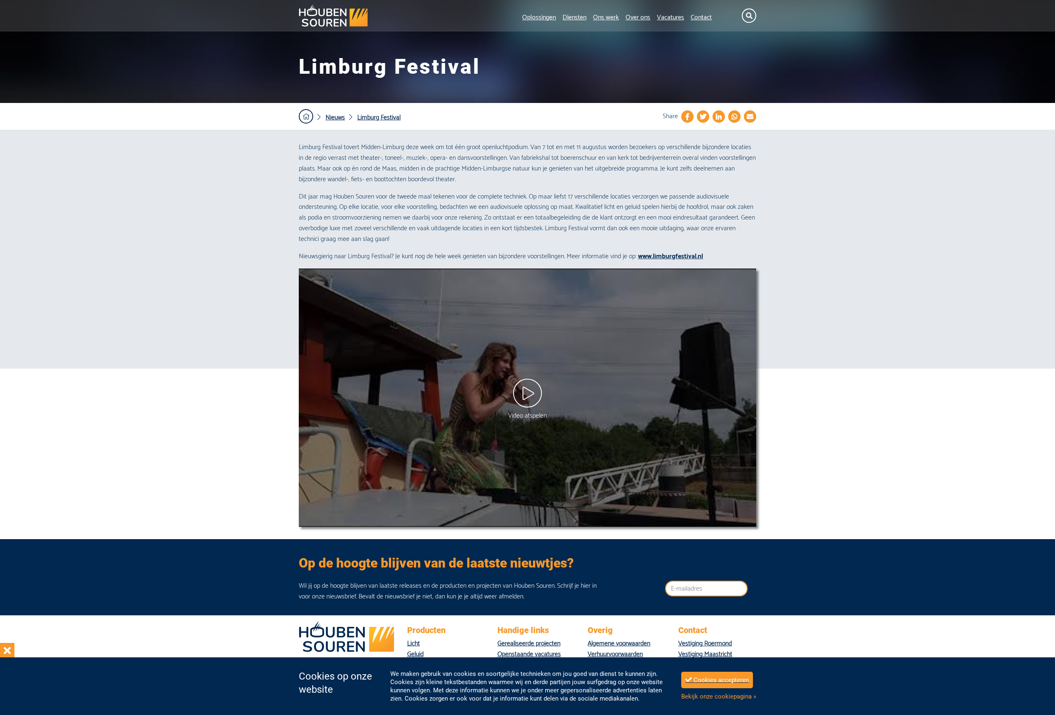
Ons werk (606, 17)
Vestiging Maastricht (705, 654)
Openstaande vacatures (529, 654)
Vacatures (670, 17)
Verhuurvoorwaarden (615, 654)
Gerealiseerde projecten (528, 643)
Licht (413, 643)
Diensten (574, 17)
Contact (701, 17)
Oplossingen (539, 17)
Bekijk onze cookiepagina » (718, 696)
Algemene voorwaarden (619, 643)
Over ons (638, 17)
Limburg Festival (379, 117)
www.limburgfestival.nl (670, 256)
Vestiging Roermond (705, 643)
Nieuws (335, 117)
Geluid (415, 654)
